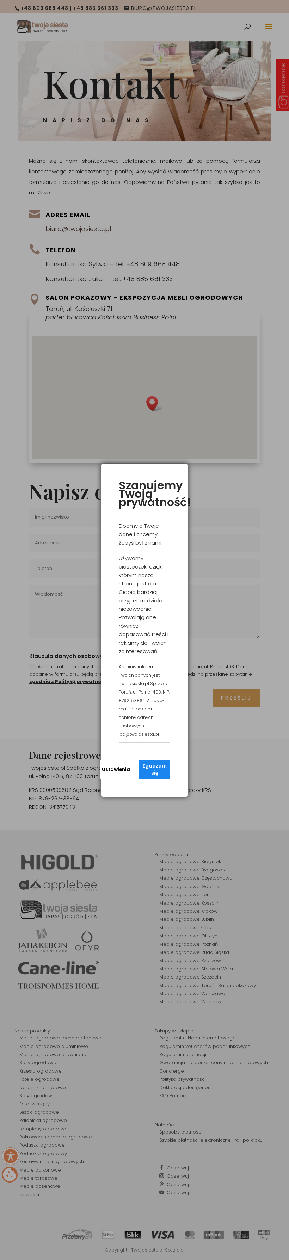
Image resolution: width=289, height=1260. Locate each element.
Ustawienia (116, 769)
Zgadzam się (154, 769)
